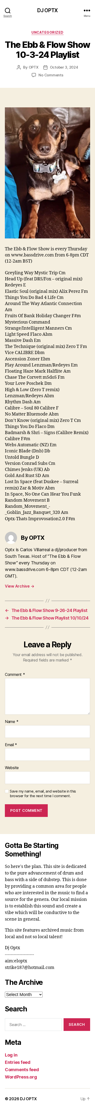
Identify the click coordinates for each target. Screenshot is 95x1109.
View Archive (19, 586)
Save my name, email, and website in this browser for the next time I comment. (43, 793)
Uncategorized (47, 32)
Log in (11, 1055)
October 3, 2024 (64, 67)
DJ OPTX (47, 10)
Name (11, 722)
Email (11, 745)
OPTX (33, 67)
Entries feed (17, 1062)
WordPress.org (21, 1076)
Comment (15, 674)
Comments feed (22, 1069)
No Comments (50, 75)
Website (12, 768)
